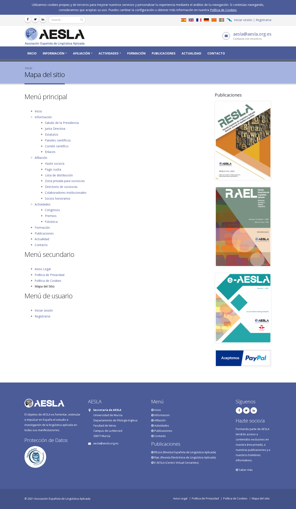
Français (199, 20)
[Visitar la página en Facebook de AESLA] (27, 19)
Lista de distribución (59, 175)
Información (53, 53)
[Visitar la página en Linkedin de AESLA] (43, 19)
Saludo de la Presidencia (62, 123)
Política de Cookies (223, 10)
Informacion (162, 415)
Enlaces (50, 152)
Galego (229, 20)
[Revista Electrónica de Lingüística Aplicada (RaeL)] (243, 226)
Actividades (109, 53)
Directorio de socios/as (61, 187)
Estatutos (51, 134)
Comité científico (56, 146)
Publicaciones (164, 53)
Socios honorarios (57, 198)
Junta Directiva (55, 128)
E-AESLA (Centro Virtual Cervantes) (176, 463)
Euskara (221, 20)
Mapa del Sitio (45, 286)
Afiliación (81, 53)
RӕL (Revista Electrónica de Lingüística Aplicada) (185, 457)
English (191, 20)
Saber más (245, 470)
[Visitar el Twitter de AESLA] (35, 19)
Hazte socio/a (54, 163)
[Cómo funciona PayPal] (243, 358)
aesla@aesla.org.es (252, 34)
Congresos (52, 210)
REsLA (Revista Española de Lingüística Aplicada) (185, 452)
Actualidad (191, 53)
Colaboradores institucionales (65, 192)
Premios (51, 216)
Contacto (216, 53)
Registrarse (264, 20)
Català (214, 20)
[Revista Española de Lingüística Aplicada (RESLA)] (243, 140)
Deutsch (206, 20)
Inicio (32, 53)
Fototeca (51, 222)
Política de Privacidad (49, 275)
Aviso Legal (43, 269)
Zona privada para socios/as (65, 181)
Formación (136, 53)
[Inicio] (56, 36)
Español (183, 20)
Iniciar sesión (243, 20)
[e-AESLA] (243, 308)
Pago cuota (53, 169)
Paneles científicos (58, 140)
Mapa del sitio (261, 498)
